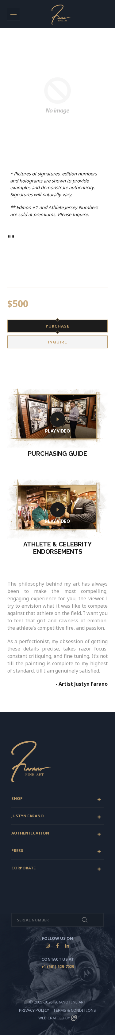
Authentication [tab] (30, 833)
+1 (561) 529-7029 (57, 966)
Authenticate (85, 920)
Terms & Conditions (74, 1010)
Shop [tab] (17, 798)
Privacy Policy (34, 1010)
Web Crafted (51, 1018)
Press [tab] (17, 850)
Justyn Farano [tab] (27, 816)
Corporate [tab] (23, 868)
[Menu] (13, 14)
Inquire (57, 342)
